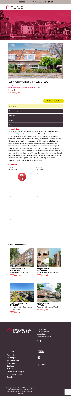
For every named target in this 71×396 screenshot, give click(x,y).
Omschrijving (13, 111)
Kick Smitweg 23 (43, 303)
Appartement (15, 273)
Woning (23, 273)
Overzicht (12, 106)
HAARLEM (40, 305)
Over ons (11, 363)
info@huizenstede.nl (53, 101)
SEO (23, 388)
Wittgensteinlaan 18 (44, 269)
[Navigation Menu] (64, 7)
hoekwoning (27, 307)
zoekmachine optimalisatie (17, 390)
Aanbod (10, 355)
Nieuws (10, 369)
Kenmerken (13, 116)
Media (11, 120)
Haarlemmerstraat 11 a (18, 303)
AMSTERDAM (15, 270)
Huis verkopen (13, 361)
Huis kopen (11, 358)
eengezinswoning (16, 307)
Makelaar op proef (15, 374)
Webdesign (29, 388)
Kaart (11, 125)
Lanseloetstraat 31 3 (17, 269)
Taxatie (10, 377)
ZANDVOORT (14, 305)
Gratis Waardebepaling (17, 372)
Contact (10, 366)
